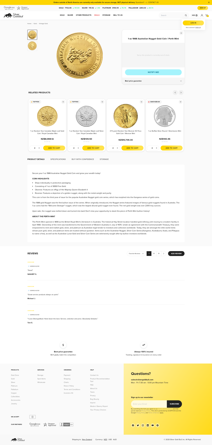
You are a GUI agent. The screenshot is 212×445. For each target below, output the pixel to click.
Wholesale (41, 382)
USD (110, 439)
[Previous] (43, 55)
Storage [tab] (104, 159)
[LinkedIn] (148, 425)
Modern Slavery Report (99, 406)
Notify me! (153, 72)
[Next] (116, 55)
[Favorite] (181, 33)
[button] (153, 81)
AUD (115, 439)
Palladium (141, 8)
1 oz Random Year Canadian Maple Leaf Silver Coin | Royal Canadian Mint (86, 132)
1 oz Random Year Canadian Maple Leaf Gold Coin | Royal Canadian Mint (47, 132)
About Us (93, 388)
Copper (14, 393)
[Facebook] (133, 425)
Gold (69, 8)
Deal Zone (15, 375)
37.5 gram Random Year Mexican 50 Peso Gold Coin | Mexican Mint (125, 132)
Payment (67, 375)
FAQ (91, 385)
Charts (66, 382)
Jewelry (14, 404)
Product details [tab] (36, 159)
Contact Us (94, 375)
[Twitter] (138, 425)
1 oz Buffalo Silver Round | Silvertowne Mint (164, 131)
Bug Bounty (94, 399)
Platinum (114, 8)
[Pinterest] (157, 425)
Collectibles (15, 397)
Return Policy (69, 386)
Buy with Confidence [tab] (83, 159)
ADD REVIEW (176, 254)
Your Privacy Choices (98, 410)
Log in (193, 23)
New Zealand (87, 439)
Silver (91, 8)
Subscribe (174, 404)
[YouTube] (153, 425)
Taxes (92, 392)
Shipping (67, 379)
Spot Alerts (41, 379)
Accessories (15, 400)
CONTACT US (153, 2)
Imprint (92, 403)
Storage (40, 375)
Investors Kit (68, 393)
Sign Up (203, 8)
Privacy (93, 396)
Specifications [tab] (58, 159)
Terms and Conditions (72, 389)
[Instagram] (143, 425)
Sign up (198, 27)
